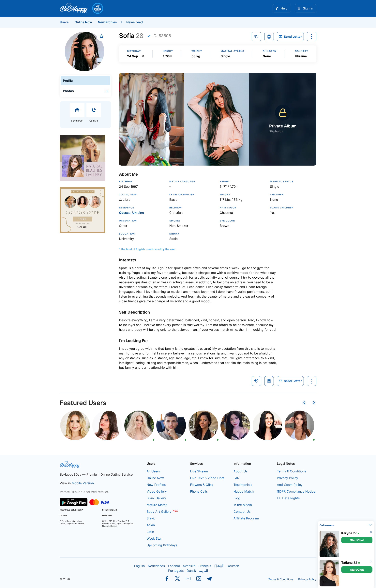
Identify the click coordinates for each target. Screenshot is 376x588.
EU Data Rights (288, 498)
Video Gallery (157, 491)
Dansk (191, 571)
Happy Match (243, 491)
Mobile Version (83, 483)
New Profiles (107, 22)
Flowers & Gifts (201, 485)
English (139, 566)
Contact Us (241, 512)
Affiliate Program (246, 518)
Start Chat (357, 540)
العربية (203, 571)
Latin (150, 532)
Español (174, 566)
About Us (240, 471)
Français (205, 566)
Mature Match (157, 505)
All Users (153, 471)
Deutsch (233, 566)
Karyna (346, 533)
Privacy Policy (287, 478)
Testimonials (242, 485)
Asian (151, 525)
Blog (236, 498)
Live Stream (199, 471)
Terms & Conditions (291, 471)
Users (64, 22)
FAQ (236, 478)
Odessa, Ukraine (131, 213)
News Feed (134, 22)
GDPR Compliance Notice (296, 491)
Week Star (154, 538)
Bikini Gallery (156, 498)
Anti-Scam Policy (290, 485)
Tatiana (347, 562)
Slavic (151, 518)
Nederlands (156, 566)
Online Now (83, 22)
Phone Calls (199, 491)
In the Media (242, 505)
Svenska (189, 566)
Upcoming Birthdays (162, 545)
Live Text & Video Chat (207, 478)
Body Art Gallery (159, 512)
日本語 (219, 566)
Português (176, 571)
